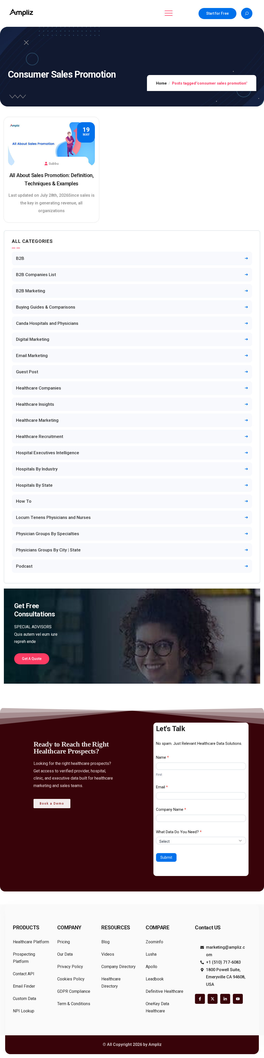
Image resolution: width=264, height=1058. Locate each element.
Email (162, 787)
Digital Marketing (32, 339)
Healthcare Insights (35, 404)
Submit (166, 857)
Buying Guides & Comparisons (45, 307)
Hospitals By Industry (36, 469)
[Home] (22, 12)
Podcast (24, 566)
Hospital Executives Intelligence (47, 452)
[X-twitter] (213, 999)
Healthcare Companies (38, 388)
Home (161, 83)
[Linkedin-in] (225, 999)
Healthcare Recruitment (39, 436)
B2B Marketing (30, 290)
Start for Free (217, 13)
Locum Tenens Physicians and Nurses (53, 517)
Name (162, 757)
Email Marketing (32, 355)
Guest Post (27, 371)
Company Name (171, 809)
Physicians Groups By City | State (48, 549)
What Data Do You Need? (179, 832)
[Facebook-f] (200, 999)
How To (23, 501)
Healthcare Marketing (37, 420)
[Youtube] (238, 999)
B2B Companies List (36, 274)
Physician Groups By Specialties (47, 533)
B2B (20, 258)
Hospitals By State (34, 485)
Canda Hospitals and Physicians (47, 323)
